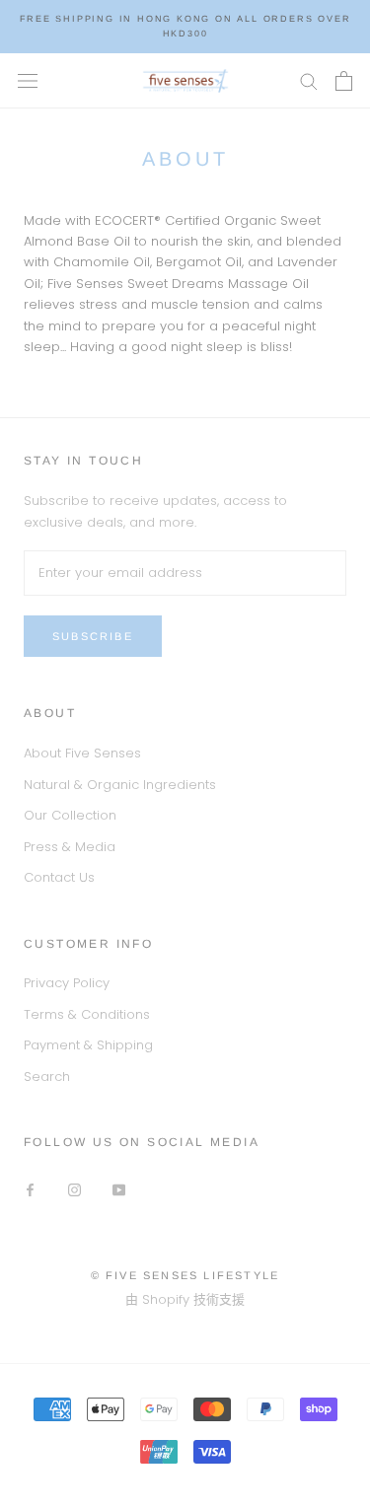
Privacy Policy (67, 982)
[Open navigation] (27, 80)
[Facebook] (30, 1189)
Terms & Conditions (87, 1014)
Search (47, 1076)
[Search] (309, 80)
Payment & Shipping (88, 1045)
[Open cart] (343, 81)
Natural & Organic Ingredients (120, 784)
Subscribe (92, 636)
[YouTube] (118, 1189)
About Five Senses (82, 753)
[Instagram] (74, 1189)
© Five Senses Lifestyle (185, 1275)
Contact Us (59, 877)
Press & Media (69, 846)
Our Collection (70, 815)
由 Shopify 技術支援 (185, 1299)
